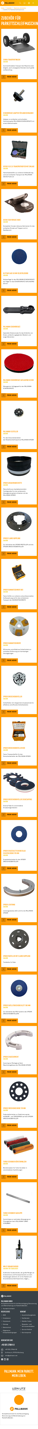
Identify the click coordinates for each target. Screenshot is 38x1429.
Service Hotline (27, 1329)
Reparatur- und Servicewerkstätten (28, 1325)
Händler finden (27, 1321)
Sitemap (5, 1324)
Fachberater (26, 1318)
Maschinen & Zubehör (20, 8)
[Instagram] (2, 1359)
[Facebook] (8, 1359)
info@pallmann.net (11, 1355)
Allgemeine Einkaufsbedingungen (10, 1331)
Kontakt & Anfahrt (9, 1308)
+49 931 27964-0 (7, 1345)
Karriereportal (26, 1332)
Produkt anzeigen (11, 77)
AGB (4, 1315)
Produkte (9, 8)
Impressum (6, 1321)
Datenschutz (7, 1327)
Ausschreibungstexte (29, 1315)
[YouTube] (5, 1359)
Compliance (7, 1318)
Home (2, 8)
